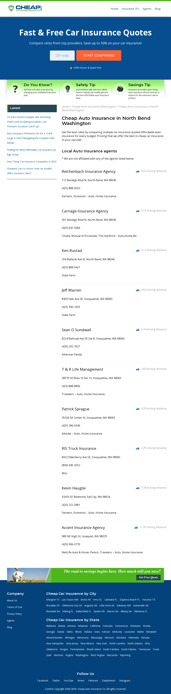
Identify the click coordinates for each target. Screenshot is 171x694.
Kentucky (117, 631)
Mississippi (96, 637)
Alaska (61, 625)
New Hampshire (55, 643)
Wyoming (125, 655)
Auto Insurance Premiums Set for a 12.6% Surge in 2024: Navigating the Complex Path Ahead (30, 138)
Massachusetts (54, 637)
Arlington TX (52, 599)
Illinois (78, 631)
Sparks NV (99, 611)
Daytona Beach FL (130, 599)
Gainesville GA (140, 605)
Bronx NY (86, 599)
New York (101, 643)
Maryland (151, 631)
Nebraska (133, 637)
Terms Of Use (14, 607)
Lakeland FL (110, 599)
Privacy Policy (14, 613)
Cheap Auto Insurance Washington (94, 106)
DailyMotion (108, 680)
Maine (140, 631)
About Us (12, 600)
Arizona (71, 625)
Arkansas (83, 625)
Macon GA (112, 611)
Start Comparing (98, 55)
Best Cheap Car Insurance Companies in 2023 (31, 161)
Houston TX (148, 599)
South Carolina (111, 649)
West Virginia (98, 655)
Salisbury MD (124, 605)
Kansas (106, 631)
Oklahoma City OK (72, 605)
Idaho (70, 631)
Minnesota (83, 637)
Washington (81, 655)
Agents (147, 8)
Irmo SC (97, 599)
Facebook (42, 680)
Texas (156, 649)
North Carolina (117, 643)
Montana (121, 637)
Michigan (70, 637)
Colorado (108, 625)
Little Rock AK (106, 605)
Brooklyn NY (53, 605)
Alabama (51, 625)
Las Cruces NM (70, 599)
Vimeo (80, 680)
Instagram (124, 680)
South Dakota (128, 649)
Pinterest (93, 680)
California (95, 625)
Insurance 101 (130, 8)
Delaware (135, 625)
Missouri (109, 637)
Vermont (58, 655)
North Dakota (134, 643)
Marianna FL (141, 611)
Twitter (56, 680)
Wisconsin (112, 655)
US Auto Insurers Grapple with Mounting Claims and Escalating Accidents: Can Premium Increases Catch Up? (28, 121)
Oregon (64, 649)
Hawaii (60, 631)
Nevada (145, 637)
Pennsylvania (77, 649)
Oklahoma (51, 649)
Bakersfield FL (83, 611)
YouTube (68, 680)
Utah (48, 655)
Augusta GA (90, 605)
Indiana (88, 631)
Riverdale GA (53, 611)
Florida (146, 625)
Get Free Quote (148, 577)
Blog (158, 8)
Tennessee (144, 649)
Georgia (50, 631)
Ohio (147, 643)
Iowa (97, 631)
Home (114, 8)
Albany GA (126, 611)
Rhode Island (94, 649)
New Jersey (72, 643)
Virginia (69, 655)
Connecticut (121, 625)
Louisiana (129, 631)
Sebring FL (68, 611)
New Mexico (87, 643)
